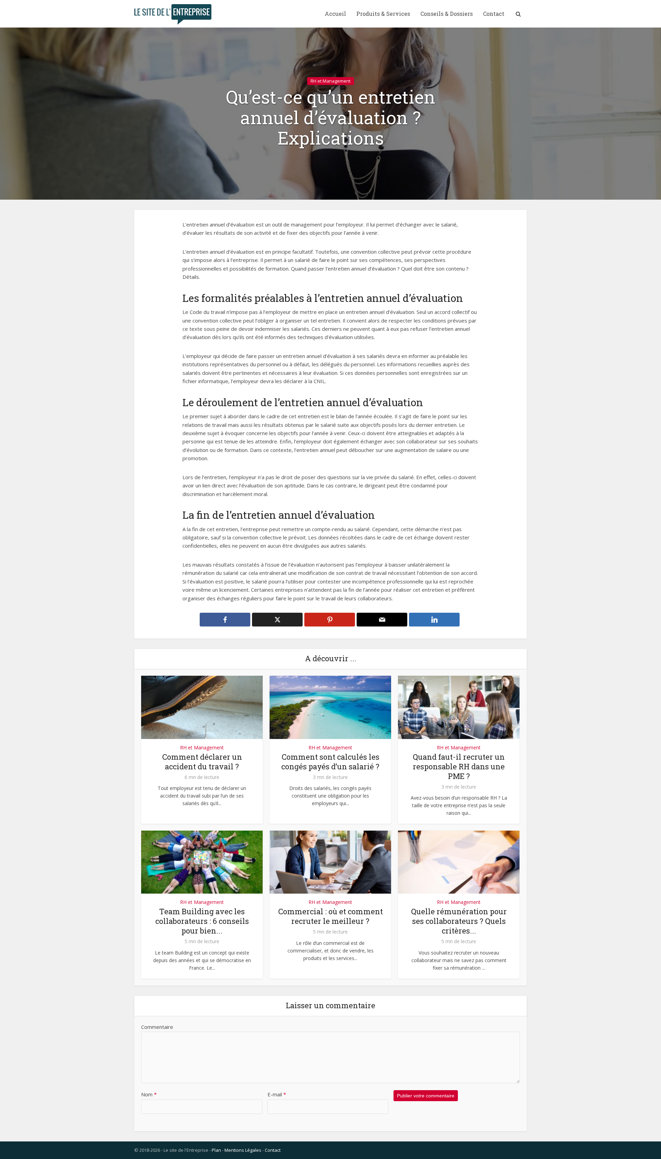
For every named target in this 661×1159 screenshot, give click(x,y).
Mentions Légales (242, 1150)
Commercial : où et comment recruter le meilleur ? (330, 916)
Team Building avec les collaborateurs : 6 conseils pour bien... (202, 921)
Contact (493, 13)
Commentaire (157, 1026)
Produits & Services (383, 13)
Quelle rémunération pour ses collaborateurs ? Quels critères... (459, 921)
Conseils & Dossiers (446, 13)
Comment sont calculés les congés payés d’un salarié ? (330, 761)
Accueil (335, 13)
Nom (149, 1094)
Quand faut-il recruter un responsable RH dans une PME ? (459, 766)
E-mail (276, 1094)
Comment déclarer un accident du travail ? (202, 761)
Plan (216, 1150)
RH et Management (330, 81)
